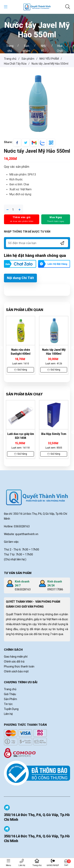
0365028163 (23, 589)
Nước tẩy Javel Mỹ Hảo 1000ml (54, 351)
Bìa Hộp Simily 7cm (53, 433)
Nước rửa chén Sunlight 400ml (20, 351)
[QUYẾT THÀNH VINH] (37, 6)
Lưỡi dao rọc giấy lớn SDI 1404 (20, 435)
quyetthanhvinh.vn (26, 534)
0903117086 (55, 589)
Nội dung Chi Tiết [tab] (20, 278)
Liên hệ (22, 865)
